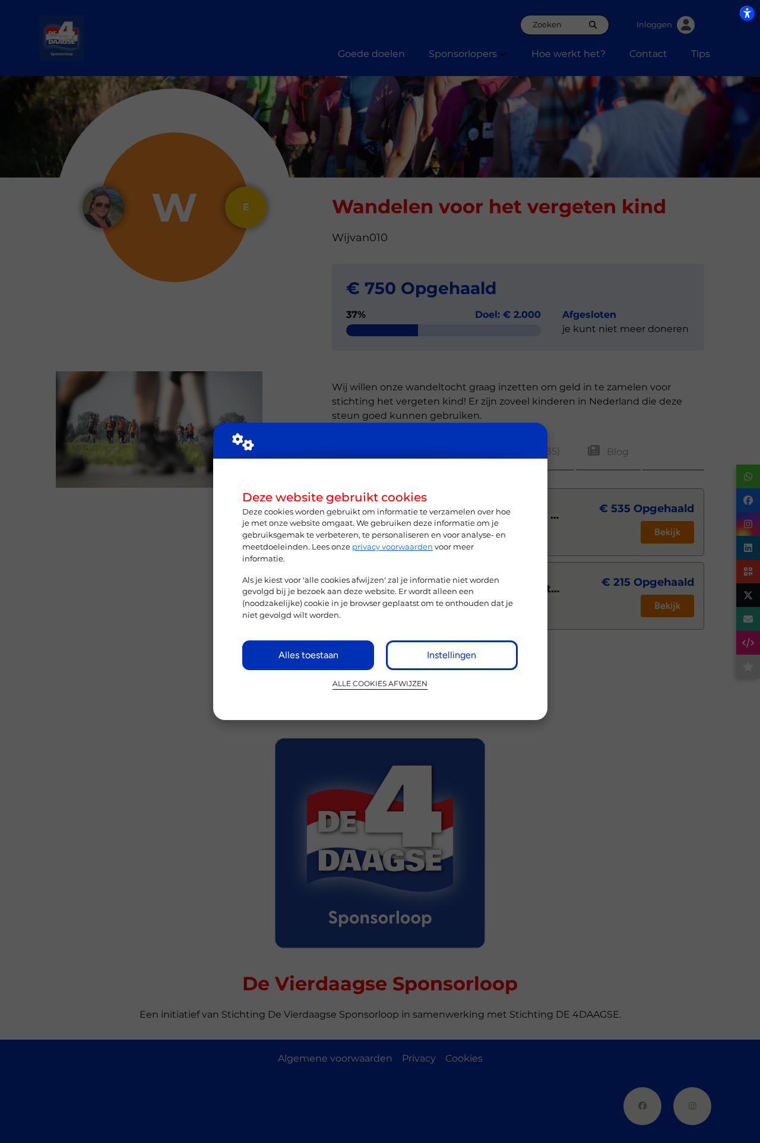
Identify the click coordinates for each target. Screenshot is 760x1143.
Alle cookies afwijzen (380, 684)
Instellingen (451, 655)
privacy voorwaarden (392, 546)
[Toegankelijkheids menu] (747, 13)
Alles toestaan (308, 655)
